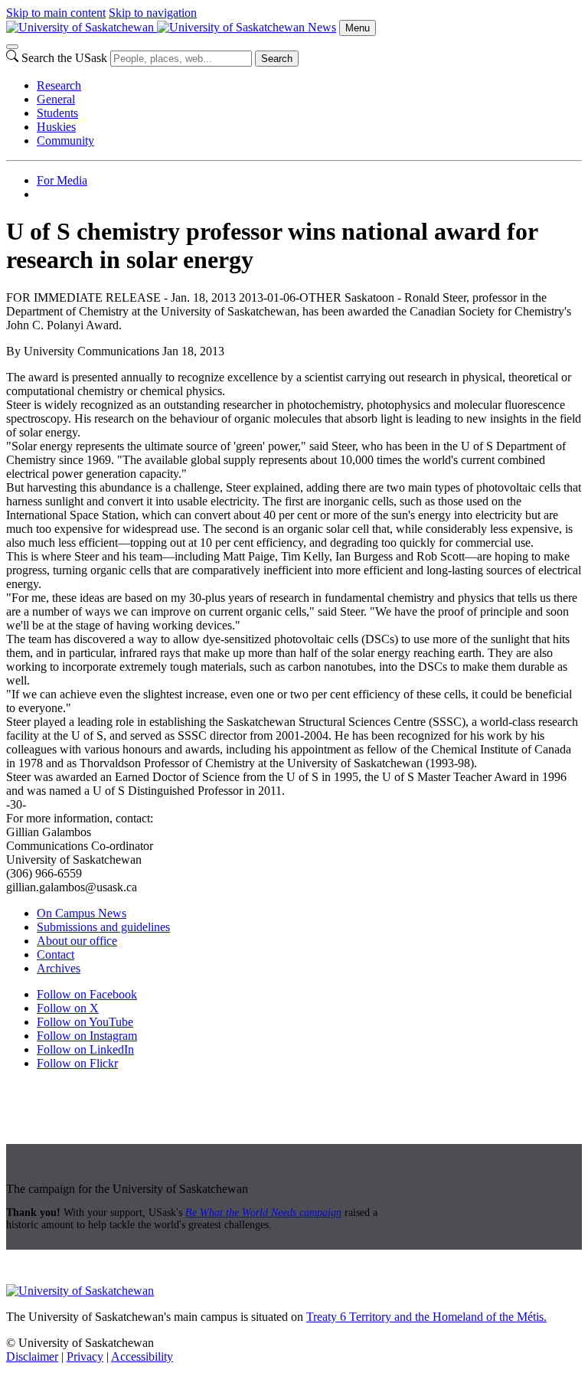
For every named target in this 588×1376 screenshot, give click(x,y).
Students (57, 112)
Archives (58, 968)
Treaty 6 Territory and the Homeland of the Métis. (426, 1316)
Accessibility (142, 1356)
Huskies (56, 126)
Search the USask (64, 57)
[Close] (12, 46)
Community (65, 140)
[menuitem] (309, 86)
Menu (357, 28)
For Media (62, 180)
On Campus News (81, 913)
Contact (55, 954)
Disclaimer (32, 1356)
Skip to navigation (153, 12)
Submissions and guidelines (103, 926)
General (56, 99)
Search (276, 58)
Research (59, 85)
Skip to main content (56, 12)
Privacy (85, 1356)
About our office (77, 940)
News (322, 27)
